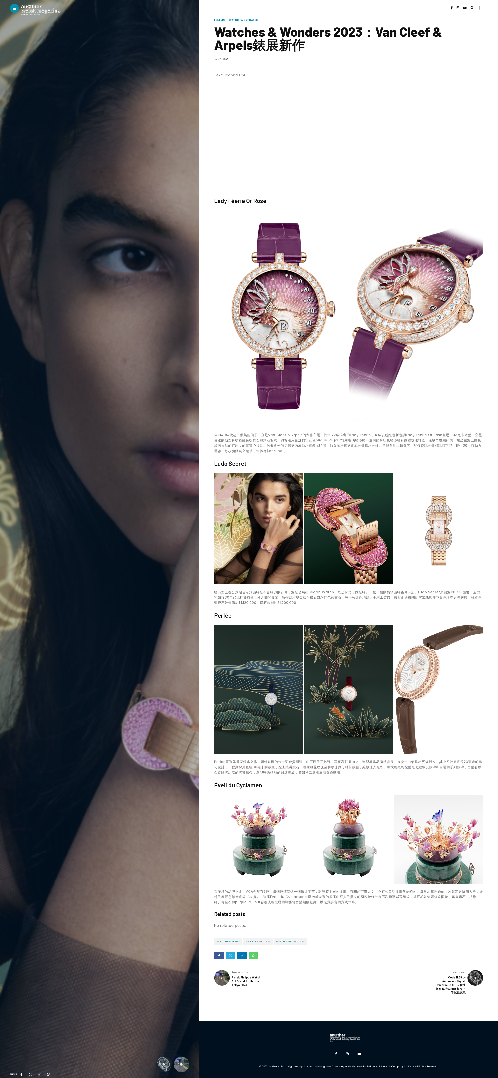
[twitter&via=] (30, 1074)
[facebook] (21, 1074)
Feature (219, 20)
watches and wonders (290, 941)
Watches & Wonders (258, 941)
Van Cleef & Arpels (228, 941)
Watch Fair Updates (243, 20)
